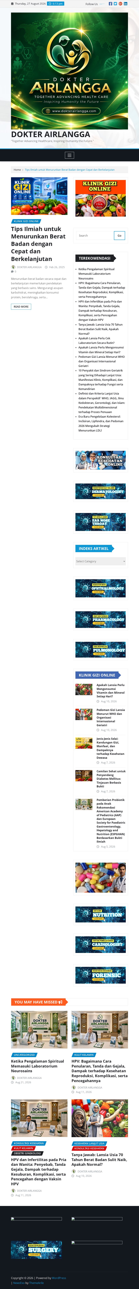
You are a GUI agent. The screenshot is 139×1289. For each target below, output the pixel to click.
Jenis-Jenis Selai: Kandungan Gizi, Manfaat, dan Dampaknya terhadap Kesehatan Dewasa (110, 748)
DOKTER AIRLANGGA (50, 134)
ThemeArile (36, 1283)
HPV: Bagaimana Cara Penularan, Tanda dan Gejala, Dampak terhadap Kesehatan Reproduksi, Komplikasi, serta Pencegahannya (100, 1071)
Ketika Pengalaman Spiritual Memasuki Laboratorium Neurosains (96, 273)
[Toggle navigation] (69, 155)
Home (17, 169)
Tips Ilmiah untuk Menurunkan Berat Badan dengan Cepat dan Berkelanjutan (70, 169)
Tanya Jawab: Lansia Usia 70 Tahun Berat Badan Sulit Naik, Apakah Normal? (100, 329)
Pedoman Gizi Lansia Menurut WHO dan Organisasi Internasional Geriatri (101, 361)
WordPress (59, 1278)
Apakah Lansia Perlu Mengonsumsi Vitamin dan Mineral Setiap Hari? (111, 690)
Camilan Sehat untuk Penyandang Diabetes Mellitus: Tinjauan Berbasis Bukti (111, 778)
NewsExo (19, 1283)
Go (119, 235)
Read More (21, 306)
